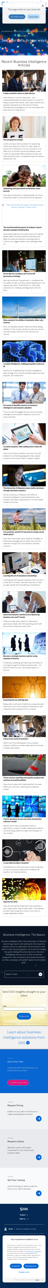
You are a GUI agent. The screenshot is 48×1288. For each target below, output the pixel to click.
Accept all (16, 1266)
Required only (30, 1266)
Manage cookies (24, 1272)
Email (5, 1006)
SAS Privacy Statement (34, 1251)
